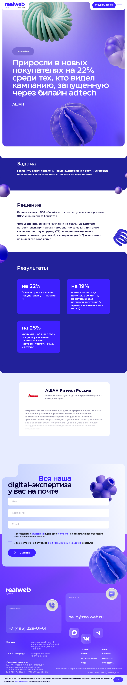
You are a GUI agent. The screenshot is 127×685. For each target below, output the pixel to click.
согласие (63, 534)
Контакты (107, 658)
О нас (105, 649)
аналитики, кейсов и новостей (64, 543)
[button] (104, 5)
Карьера (106, 654)
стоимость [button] (108, 663)
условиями (38, 534)
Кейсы (84, 654)
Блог (83, 663)
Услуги (85, 649)
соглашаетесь (21, 681)
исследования (89, 658)
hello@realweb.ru (85, 617)
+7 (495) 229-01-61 (27, 628)
